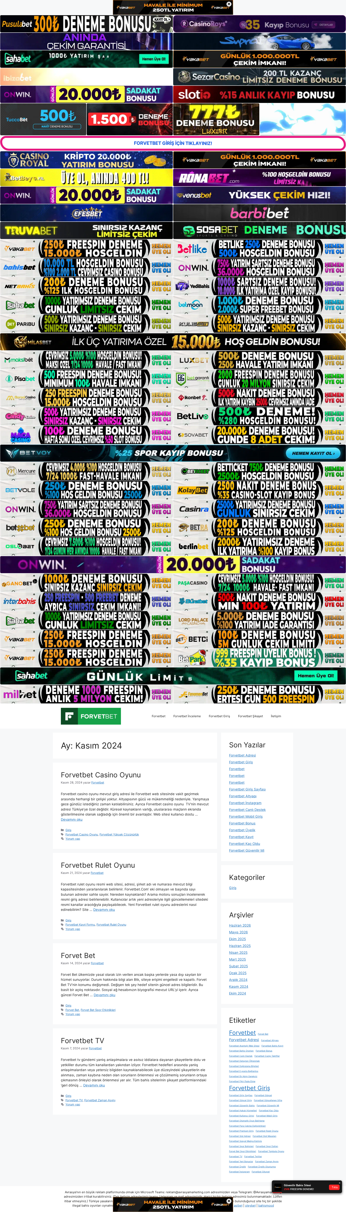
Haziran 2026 (240, 925)
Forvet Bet (78, 955)
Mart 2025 (237, 959)
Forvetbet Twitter (253, 1156)
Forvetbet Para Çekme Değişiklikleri (247, 1126)
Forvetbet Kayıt (241, 837)
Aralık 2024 (238, 980)
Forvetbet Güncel (263, 1095)
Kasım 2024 (238, 987)
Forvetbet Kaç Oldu (244, 844)
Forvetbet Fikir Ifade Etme (242, 1081)
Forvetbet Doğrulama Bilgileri (244, 1066)
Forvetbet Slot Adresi (240, 1136)
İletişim (276, 716)
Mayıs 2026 (238, 932)
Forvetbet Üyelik (242, 830)
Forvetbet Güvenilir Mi (246, 850)
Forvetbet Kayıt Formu (80, 924)
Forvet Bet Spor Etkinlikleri (98, 1010)
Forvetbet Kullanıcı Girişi (241, 1115)
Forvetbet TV (82, 1040)
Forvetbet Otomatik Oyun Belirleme (247, 1120)
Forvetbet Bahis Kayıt (272, 1046)
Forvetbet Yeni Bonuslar (241, 1161)
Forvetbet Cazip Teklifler (267, 1056)
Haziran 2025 (240, 946)
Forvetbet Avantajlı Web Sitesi (244, 1046)
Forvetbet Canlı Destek (247, 810)
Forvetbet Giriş (219, 716)
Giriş (68, 830)
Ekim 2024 (237, 993)
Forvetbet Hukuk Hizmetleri (243, 1110)
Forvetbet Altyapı (242, 796)
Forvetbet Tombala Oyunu (271, 1151)
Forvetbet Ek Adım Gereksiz (243, 1076)
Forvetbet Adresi (242, 755)
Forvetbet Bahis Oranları (241, 1051)
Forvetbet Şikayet (250, 716)
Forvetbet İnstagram (245, 803)
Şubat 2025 (238, 966)
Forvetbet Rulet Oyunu (98, 865)
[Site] (86, 248)
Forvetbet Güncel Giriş (240, 1100)
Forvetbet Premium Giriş (241, 1131)
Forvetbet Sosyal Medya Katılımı (245, 1141)
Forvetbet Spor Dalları (267, 1146)
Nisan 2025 (238, 953)
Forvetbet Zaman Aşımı (99, 1100)
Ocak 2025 (237, 973)
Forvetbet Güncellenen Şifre (268, 1100)
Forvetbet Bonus (242, 823)
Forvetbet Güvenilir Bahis (242, 1105)
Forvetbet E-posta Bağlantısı (243, 1071)
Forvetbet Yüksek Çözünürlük (119, 834)
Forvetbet (158, 716)
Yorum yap (72, 838)
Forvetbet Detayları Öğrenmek (244, 1061)
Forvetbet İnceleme (187, 716)
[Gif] (173, 341)
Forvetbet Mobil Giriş (246, 817)
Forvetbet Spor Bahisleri (241, 1146)
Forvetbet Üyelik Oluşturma (262, 1166)
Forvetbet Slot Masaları (264, 1136)
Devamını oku (71, 820)
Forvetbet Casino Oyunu (101, 775)
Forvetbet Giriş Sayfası (247, 789)
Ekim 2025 (237, 939)
